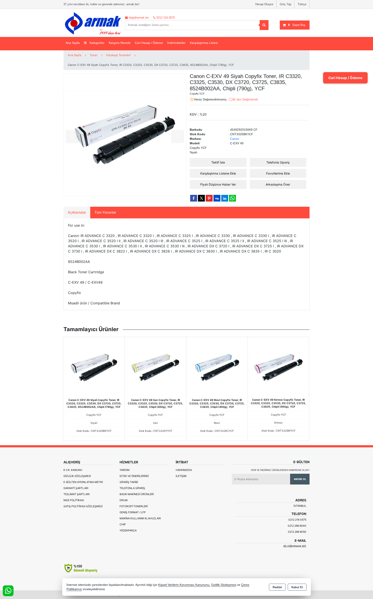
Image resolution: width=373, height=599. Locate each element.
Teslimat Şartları (76, 494)
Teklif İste (218, 162)
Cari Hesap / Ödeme (345, 78)
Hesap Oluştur (264, 4)
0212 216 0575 (297, 519)
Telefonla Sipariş (277, 162)
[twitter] (201, 198)
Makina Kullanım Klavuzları (140, 518)
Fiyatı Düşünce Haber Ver (218, 184)
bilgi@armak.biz (294, 546)
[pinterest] (209, 198)
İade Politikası (73, 500)
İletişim (181, 476)
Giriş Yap (285, 4)
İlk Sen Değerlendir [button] (245, 99)
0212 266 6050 (297, 531)
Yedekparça (128, 530)
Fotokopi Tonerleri (134, 506)
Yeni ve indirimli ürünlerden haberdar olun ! (280, 470)
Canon (234, 138)
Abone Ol (300, 479)
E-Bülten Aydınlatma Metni (83, 482)
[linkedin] (224, 198)
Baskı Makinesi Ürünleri (137, 494)
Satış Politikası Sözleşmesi (83, 506)
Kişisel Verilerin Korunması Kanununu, (184, 584)
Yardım (125, 470)
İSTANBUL (300, 505)
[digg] (216, 198)
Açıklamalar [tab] (77, 212)
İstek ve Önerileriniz (134, 476)
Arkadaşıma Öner (278, 184)
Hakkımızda (184, 470)
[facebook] (193, 198)
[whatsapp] (232, 198)
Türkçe (302, 4)
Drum (124, 500)
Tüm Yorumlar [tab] (105, 212)
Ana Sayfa (73, 42)
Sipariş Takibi (129, 482)
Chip (123, 524)
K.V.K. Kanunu (72, 470)
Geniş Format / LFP (133, 512)
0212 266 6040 (297, 525)
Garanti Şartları (75, 488)
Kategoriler (96, 42)
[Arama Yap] (264, 25)
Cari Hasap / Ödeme (149, 42)
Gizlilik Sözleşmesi (77, 476)
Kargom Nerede (120, 42)
